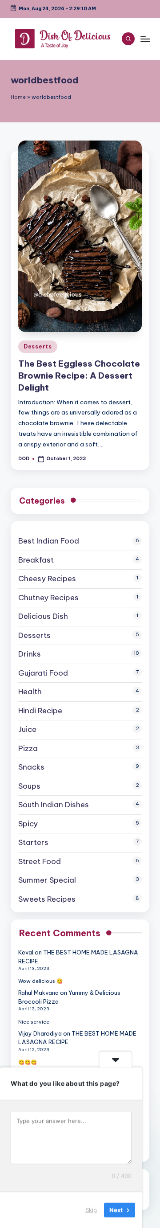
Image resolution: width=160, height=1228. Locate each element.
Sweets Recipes (47, 899)
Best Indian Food (48, 541)
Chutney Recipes (48, 597)
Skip (91, 1209)
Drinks (29, 654)
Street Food (39, 861)
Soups (29, 786)
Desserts (38, 346)
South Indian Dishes (53, 805)
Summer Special (47, 880)
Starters (33, 842)
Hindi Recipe (40, 711)
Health (30, 691)
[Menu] (144, 38)
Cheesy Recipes (47, 578)
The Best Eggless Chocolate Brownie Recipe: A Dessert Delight (79, 375)
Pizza (28, 748)
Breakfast (36, 560)
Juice (27, 729)
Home (18, 97)
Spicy (28, 824)
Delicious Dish (43, 616)
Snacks (31, 767)
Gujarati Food (43, 673)
